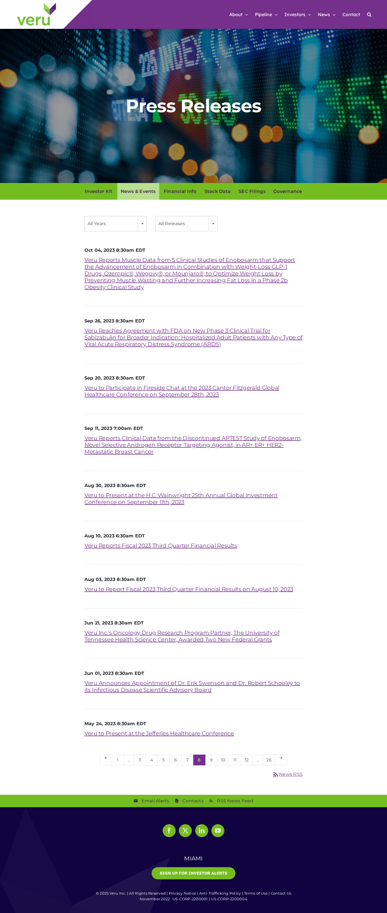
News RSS (287, 774)
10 (224, 760)
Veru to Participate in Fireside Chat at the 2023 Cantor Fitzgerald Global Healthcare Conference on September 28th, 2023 (181, 391)
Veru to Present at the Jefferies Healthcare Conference (159, 733)
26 (270, 760)
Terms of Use (256, 893)
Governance (287, 191)
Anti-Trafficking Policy (220, 893)
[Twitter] (185, 830)
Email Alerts (155, 801)
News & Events (138, 191)
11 (236, 760)
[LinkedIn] (201, 830)
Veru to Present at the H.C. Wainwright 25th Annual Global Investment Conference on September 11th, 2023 (181, 498)
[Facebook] (169, 830)
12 (248, 760)
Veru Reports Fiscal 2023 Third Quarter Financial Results (160, 545)
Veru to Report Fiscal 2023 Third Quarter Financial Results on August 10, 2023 (188, 589)
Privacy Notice (182, 893)
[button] (369, 14)
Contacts (193, 801)
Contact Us (281, 893)
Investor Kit (98, 191)
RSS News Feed (235, 801)
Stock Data (218, 191)
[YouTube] (217, 830)
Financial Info (180, 191)
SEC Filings (252, 191)
